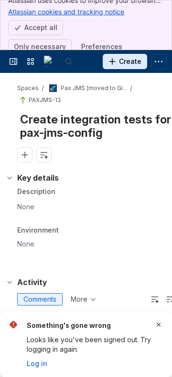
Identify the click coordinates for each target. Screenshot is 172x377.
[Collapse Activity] (9, 282)
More (79, 299)
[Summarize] (155, 299)
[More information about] (64, 230)
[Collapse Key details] (9, 177)
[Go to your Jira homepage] (49, 61)
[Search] (68, 61)
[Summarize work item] (44, 155)
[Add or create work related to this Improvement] (24, 155)
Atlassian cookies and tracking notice (66, 12)
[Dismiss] (158, 324)
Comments (39, 299)
